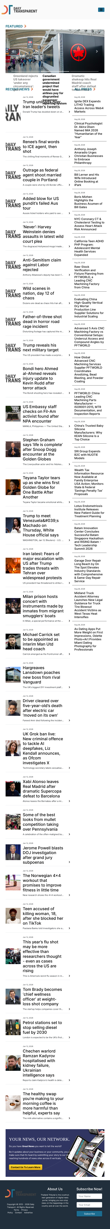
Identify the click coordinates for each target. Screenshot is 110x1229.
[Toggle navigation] (101, 10)
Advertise (28, 1213)
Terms (16, 1210)
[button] (13, 51)
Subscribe (89, 1213)
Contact (18, 1213)
